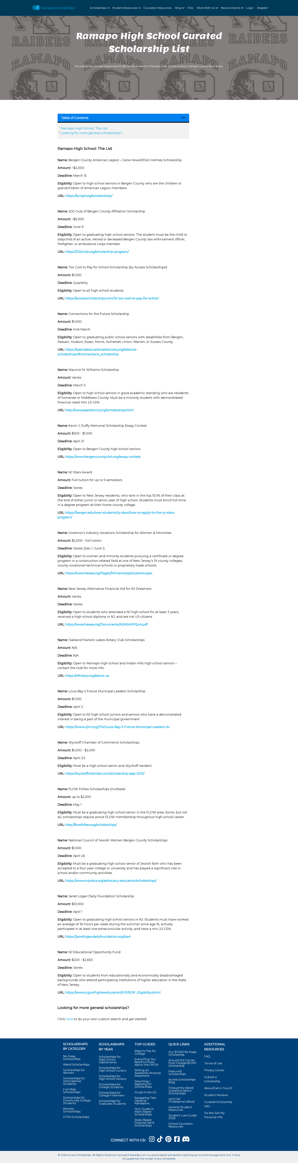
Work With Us (206, 7)
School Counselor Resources (180, 1125)
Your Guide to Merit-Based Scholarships (144, 1111)
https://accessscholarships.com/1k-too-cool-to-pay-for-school (112, 298)
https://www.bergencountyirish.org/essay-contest (103, 457)
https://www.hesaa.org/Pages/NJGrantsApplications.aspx (108, 573)
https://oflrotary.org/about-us (87, 676)
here (69, 1019)
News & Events (230, 7)
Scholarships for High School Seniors (112, 1077)
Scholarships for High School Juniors (112, 1069)
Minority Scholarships (71, 1110)
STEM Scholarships (76, 1117)
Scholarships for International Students (74, 1081)
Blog (178, 7)
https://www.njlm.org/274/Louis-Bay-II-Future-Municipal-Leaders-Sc (117, 727)
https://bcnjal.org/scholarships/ (88, 196)
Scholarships (98, 7)
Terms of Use (213, 1063)
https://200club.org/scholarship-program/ (97, 252)
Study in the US (145, 1092)
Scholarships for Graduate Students (112, 1102)
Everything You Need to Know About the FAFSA (146, 1062)
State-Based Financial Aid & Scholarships (144, 1122)
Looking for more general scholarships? (91, 133)
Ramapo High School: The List (84, 128)
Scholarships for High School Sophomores (110, 1059)
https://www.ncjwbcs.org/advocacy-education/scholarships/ (111, 881)
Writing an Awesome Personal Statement (148, 1073)
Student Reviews (216, 1095)
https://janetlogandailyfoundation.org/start (98, 937)
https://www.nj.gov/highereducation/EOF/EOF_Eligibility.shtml (113, 992)
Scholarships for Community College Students (77, 1100)
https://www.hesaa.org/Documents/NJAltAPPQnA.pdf (106, 624)
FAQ (190, 7)
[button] (108, 8)
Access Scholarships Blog (182, 1081)
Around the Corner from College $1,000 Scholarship (182, 1063)
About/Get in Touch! (218, 1088)
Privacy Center (214, 1070)
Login (250, 7)
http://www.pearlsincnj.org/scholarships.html (99, 410)
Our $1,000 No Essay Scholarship (182, 1053)
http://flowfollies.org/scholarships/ (91, 825)
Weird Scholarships (76, 1064)
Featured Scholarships (177, 1073)
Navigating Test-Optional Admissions (146, 1100)
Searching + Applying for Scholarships (143, 1084)
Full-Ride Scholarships (71, 1091)
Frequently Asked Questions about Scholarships (180, 1090)
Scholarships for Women (74, 1071)
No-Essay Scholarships (71, 1058)
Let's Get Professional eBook (181, 1100)
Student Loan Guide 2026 (182, 1117)
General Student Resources (180, 1109)
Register (262, 7)
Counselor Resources (157, 7)
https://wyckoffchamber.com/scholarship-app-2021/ (105, 773)
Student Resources (124, 7)
